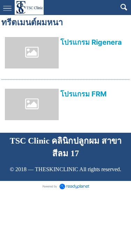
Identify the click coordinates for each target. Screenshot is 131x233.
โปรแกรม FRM (83, 94)
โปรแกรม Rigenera (91, 42)
